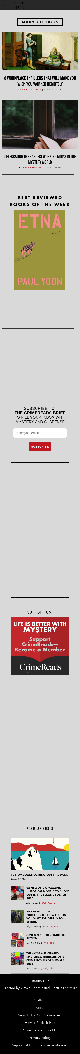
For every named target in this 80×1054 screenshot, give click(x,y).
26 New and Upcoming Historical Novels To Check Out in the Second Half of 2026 (47, 893)
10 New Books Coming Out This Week (39, 875)
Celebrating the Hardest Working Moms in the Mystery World (40, 159)
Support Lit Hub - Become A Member (40, 1045)
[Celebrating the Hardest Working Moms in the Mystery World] (40, 138)
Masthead (40, 1000)
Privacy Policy (40, 1037)
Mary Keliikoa (40, 22)
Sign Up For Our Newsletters (40, 1015)
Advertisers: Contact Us (40, 1030)
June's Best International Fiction (46, 936)
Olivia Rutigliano (50, 926)
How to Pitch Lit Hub (40, 1022)
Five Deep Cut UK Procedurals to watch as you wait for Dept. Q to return (46, 917)
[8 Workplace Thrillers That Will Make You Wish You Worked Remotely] (40, 50)
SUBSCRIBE (40, 446)
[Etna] (39, 250)
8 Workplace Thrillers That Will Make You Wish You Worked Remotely (40, 80)
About (40, 1007)
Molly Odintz (48, 902)
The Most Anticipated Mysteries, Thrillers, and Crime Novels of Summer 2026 (45, 958)
